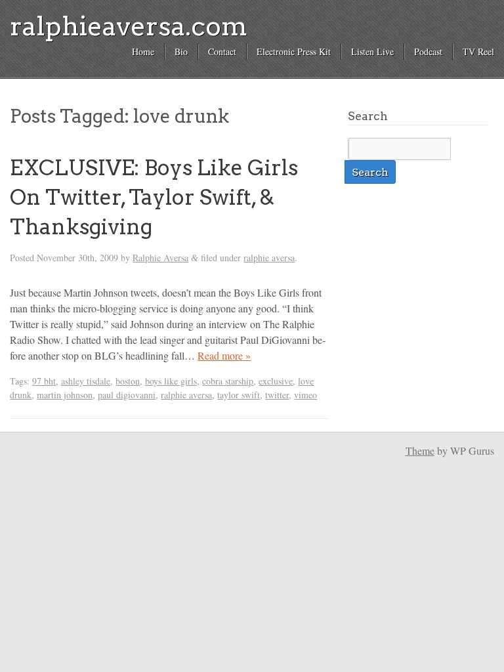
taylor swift (238, 394)
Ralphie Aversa (160, 257)
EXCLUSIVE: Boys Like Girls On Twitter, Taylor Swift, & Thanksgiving (154, 197)
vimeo (305, 394)
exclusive (276, 381)
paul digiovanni (127, 394)
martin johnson (65, 394)
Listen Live (372, 51)
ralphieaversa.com (128, 26)
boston (128, 381)
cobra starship (227, 381)
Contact (222, 51)
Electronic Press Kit (294, 51)
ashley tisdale (85, 381)
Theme (420, 450)
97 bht (44, 381)
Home (143, 51)
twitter (277, 394)
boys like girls (171, 381)
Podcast (428, 51)
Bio (181, 51)
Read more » (224, 355)
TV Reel (478, 51)
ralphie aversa (269, 257)
